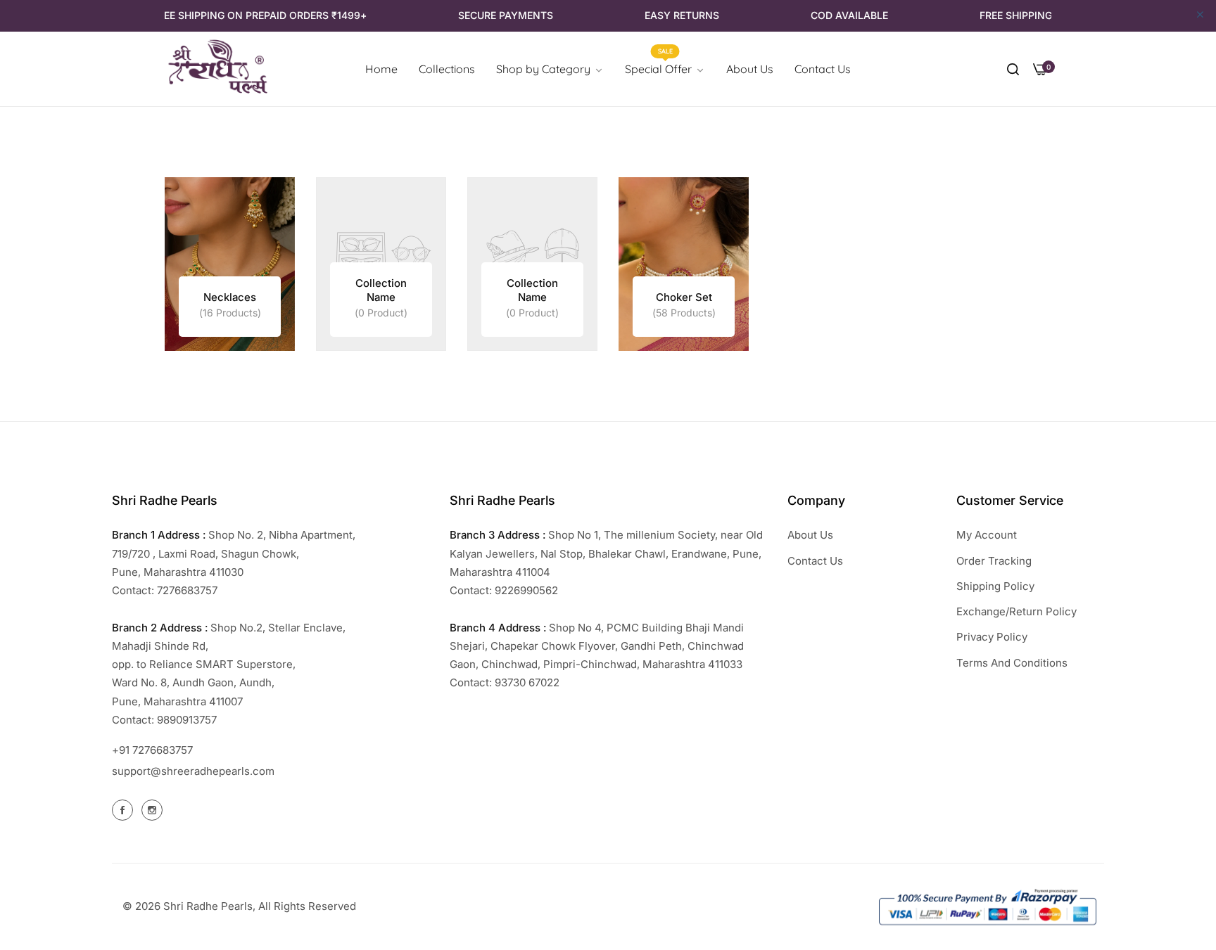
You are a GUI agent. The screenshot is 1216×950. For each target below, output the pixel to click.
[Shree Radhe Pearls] (217, 69)
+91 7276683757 (152, 750)
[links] (230, 264)
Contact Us (815, 560)
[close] (1200, 15)
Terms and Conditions (1012, 662)
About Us (810, 534)
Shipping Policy (995, 586)
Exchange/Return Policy (1016, 611)
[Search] (1013, 69)
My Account (986, 534)
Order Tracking (994, 560)
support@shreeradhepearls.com (193, 771)
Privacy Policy (991, 636)
